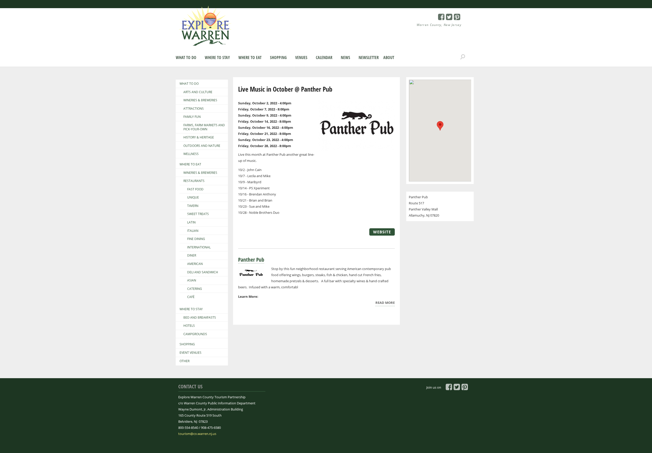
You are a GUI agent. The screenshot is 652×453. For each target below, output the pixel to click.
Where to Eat (250, 57)
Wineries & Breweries (200, 100)
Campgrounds (195, 334)
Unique (193, 197)
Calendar (324, 57)
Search (463, 57)
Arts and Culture (197, 92)
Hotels (189, 326)
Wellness (191, 154)
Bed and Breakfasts (199, 318)
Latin (191, 222)
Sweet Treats (198, 214)
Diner (191, 255)
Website (382, 231)
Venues (301, 57)
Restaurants (194, 181)
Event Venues (190, 353)
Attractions (193, 109)
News (345, 57)
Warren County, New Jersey (439, 25)
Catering (194, 289)
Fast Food (195, 189)
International (199, 247)
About (388, 57)
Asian (191, 280)
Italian (192, 231)
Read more (385, 303)
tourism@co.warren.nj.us (197, 433)
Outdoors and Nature (201, 146)
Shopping (278, 57)
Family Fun (192, 117)
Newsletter (369, 57)
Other (184, 361)
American (195, 264)
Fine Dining (196, 239)
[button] (440, 126)
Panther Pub (251, 259)
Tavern (192, 206)
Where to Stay (217, 57)
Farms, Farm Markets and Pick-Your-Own (204, 127)
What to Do (186, 57)
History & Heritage (198, 137)
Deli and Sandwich (202, 272)
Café (191, 297)
